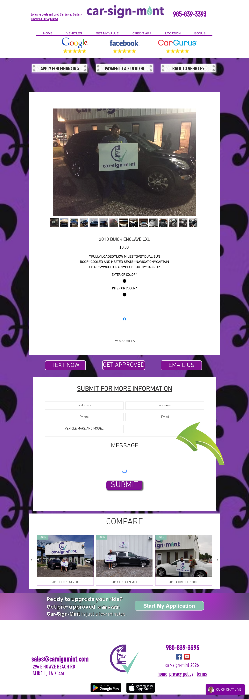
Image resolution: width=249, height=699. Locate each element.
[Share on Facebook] (124, 319)
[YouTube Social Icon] (187, 657)
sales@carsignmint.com (60, 659)
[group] (124, 560)
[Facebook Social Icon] (179, 657)
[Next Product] (217, 560)
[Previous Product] (31, 560)
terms (202, 674)
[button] (56, 16)
